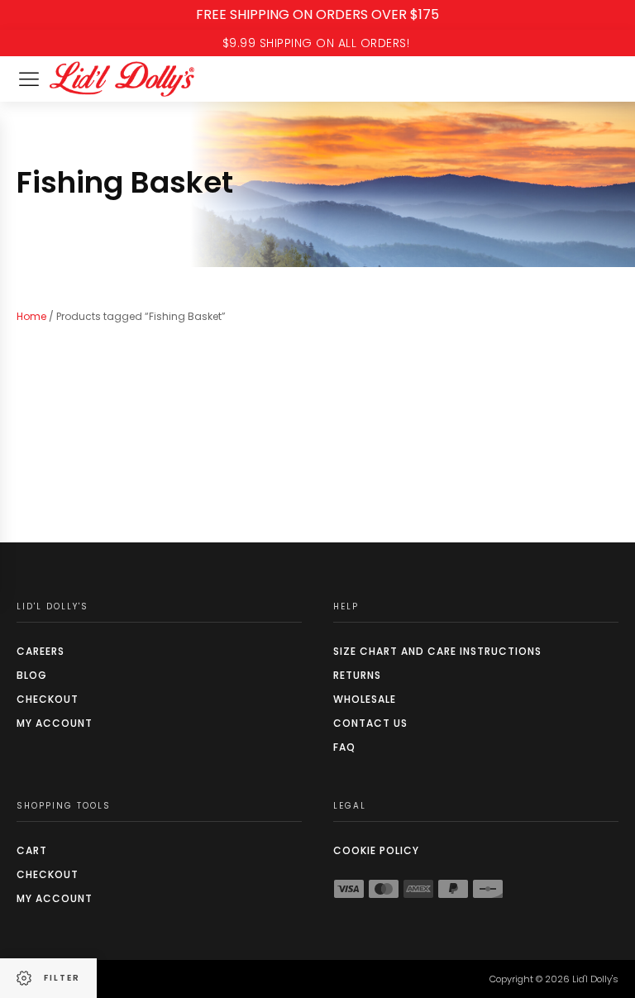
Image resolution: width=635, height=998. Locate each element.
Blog (32, 675)
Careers (40, 651)
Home (31, 316)
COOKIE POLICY (376, 850)
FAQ (344, 747)
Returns (357, 675)
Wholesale (364, 699)
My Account (55, 723)
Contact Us (370, 723)
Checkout (48, 699)
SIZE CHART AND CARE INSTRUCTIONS (437, 651)
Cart (32, 850)
